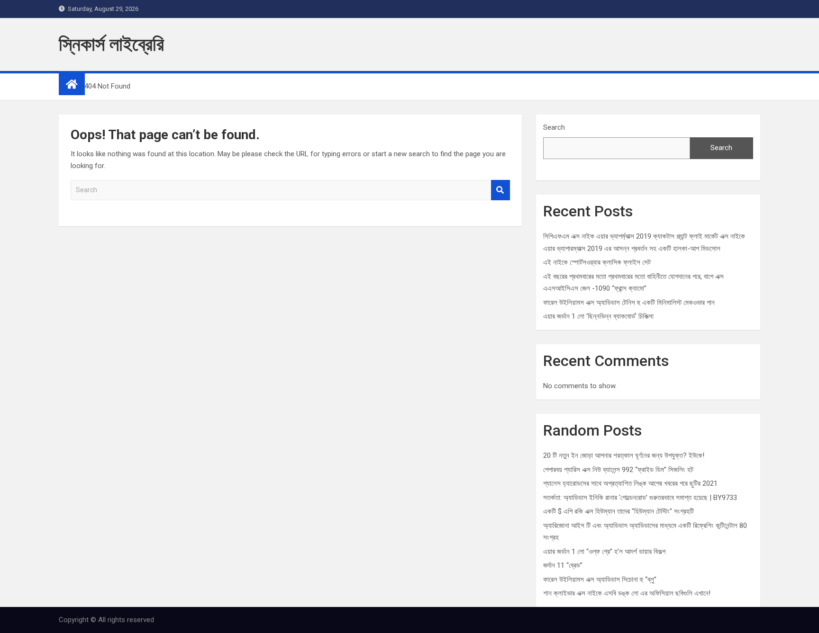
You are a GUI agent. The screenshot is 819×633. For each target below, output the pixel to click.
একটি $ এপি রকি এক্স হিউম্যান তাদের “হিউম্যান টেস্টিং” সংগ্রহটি (618, 511)
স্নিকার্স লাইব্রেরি (111, 44)
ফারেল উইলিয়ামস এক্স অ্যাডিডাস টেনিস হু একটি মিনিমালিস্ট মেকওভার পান (629, 302)
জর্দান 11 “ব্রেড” (562, 565)
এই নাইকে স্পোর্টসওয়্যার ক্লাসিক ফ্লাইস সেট (597, 262)
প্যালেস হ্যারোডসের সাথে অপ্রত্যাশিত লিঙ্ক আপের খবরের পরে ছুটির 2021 (630, 483)
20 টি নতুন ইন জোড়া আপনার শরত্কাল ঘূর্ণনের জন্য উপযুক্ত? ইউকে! (623, 455)
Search (500, 190)
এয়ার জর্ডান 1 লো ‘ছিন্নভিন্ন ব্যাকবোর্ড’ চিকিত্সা (598, 316)
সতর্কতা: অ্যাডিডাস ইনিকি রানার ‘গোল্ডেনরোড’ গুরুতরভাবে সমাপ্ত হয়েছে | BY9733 (640, 497)
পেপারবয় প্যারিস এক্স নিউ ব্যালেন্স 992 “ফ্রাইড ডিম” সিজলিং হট (618, 469)
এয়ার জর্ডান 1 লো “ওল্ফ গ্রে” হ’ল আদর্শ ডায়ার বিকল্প (604, 551)
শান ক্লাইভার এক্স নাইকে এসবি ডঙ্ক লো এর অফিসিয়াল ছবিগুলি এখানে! (626, 593)
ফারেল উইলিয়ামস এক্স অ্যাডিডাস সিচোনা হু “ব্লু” (599, 579)
